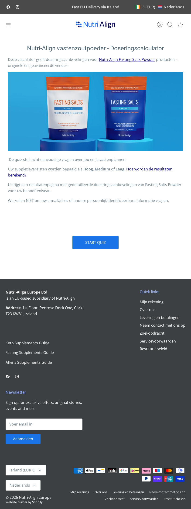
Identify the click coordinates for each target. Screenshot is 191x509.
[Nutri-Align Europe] (95, 24)
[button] (160, 7)
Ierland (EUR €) (22, 470)
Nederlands (20, 485)
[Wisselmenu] (11, 25)
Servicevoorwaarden (158, 341)
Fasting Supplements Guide (30, 352)
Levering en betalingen (160, 317)
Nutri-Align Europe (35, 497)
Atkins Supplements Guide (29, 362)
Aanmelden (23, 438)
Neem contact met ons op (162, 325)
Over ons (148, 309)
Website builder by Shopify (24, 502)
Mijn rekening (152, 302)
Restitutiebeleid (153, 348)
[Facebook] (8, 7)
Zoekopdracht (152, 333)
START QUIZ (95, 242)
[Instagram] (17, 7)
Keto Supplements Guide (27, 343)
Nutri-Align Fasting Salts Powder (127, 59)
